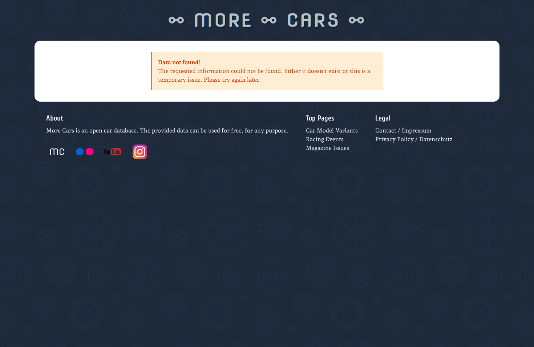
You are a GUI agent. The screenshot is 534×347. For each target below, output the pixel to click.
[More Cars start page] (57, 152)
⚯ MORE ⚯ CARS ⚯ (267, 20)
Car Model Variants (332, 130)
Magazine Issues (327, 147)
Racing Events (325, 139)
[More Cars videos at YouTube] (112, 152)
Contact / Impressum (403, 130)
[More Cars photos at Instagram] (140, 152)
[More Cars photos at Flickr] (85, 152)
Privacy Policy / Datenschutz (414, 139)
